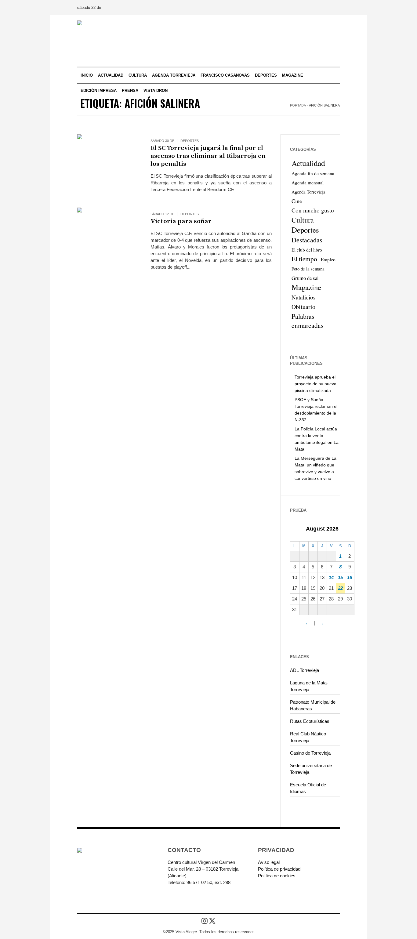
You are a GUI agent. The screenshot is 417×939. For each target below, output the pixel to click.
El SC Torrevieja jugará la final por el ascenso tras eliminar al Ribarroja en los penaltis (208, 156)
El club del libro (307, 250)
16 (349, 577)
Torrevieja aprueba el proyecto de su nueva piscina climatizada (315, 384)
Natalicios (304, 297)
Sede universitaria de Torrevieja (311, 769)
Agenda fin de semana (313, 173)
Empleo (328, 259)
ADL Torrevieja (304, 670)
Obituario (303, 307)
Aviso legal (269, 862)
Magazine (306, 287)
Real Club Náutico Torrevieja (308, 737)
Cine (297, 201)
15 (340, 577)
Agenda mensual (308, 182)
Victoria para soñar (181, 221)
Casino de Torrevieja (310, 753)
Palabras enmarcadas (307, 321)
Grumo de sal (305, 277)
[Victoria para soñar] (107, 238)
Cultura (303, 219)
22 (340, 588)
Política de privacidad (279, 869)
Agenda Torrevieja (308, 192)
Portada (298, 105)
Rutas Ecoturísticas (309, 721)
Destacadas (307, 239)
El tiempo (304, 258)
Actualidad (308, 163)
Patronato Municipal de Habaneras (312, 705)
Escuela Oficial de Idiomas (308, 788)
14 (331, 577)
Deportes (189, 141)
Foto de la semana (308, 269)
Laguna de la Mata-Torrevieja (309, 686)
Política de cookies (277, 875)
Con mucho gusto (313, 210)
